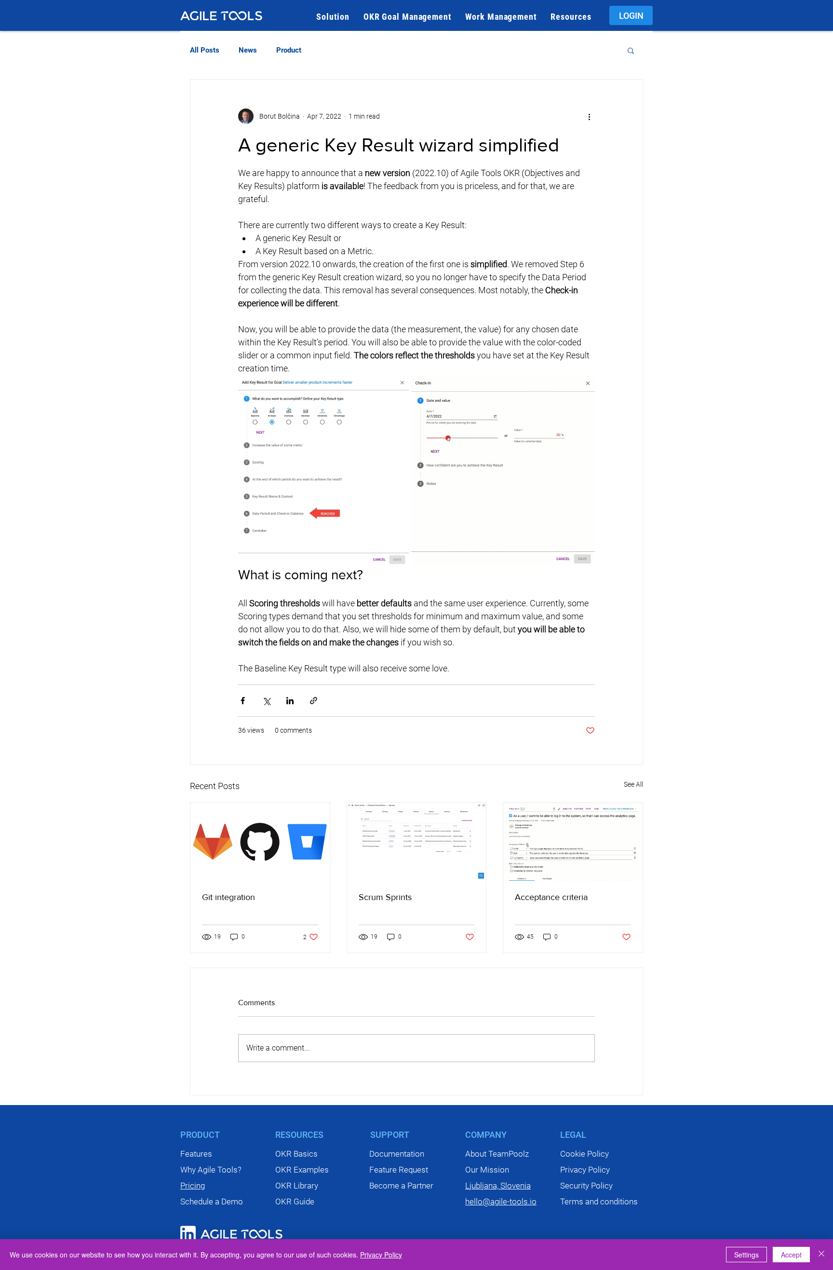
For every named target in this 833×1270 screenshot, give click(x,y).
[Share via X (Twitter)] (266, 700)
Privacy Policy (381, 1254)
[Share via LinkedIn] (290, 700)
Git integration (228, 897)
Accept (791, 1254)
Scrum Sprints (385, 897)
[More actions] (589, 116)
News (248, 50)
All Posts (204, 50)
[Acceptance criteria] (573, 842)
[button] (333, 17)
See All (633, 784)
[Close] (821, 1254)
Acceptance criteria (551, 897)
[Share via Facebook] (242, 700)
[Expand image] (323, 470)
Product (288, 50)
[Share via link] (313, 700)
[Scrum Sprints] (416, 842)
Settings (746, 1254)
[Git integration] (260, 842)
